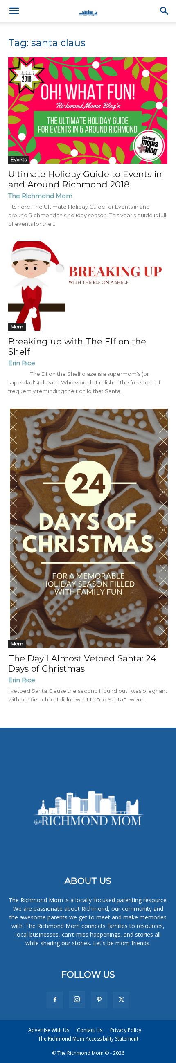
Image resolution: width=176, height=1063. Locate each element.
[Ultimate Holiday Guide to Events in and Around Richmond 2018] (88, 110)
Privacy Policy (125, 1030)
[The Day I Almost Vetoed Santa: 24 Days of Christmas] (88, 528)
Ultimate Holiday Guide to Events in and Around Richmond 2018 (85, 179)
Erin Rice (21, 363)
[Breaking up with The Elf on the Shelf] (88, 286)
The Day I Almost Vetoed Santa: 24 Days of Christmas (82, 663)
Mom (17, 327)
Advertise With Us (48, 1030)
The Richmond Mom (40, 196)
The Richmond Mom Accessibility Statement (88, 1038)
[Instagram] (77, 999)
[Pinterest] (99, 1000)
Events (19, 159)
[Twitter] (121, 1000)
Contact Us (89, 1030)
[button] (14, 11)
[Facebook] (55, 1000)
